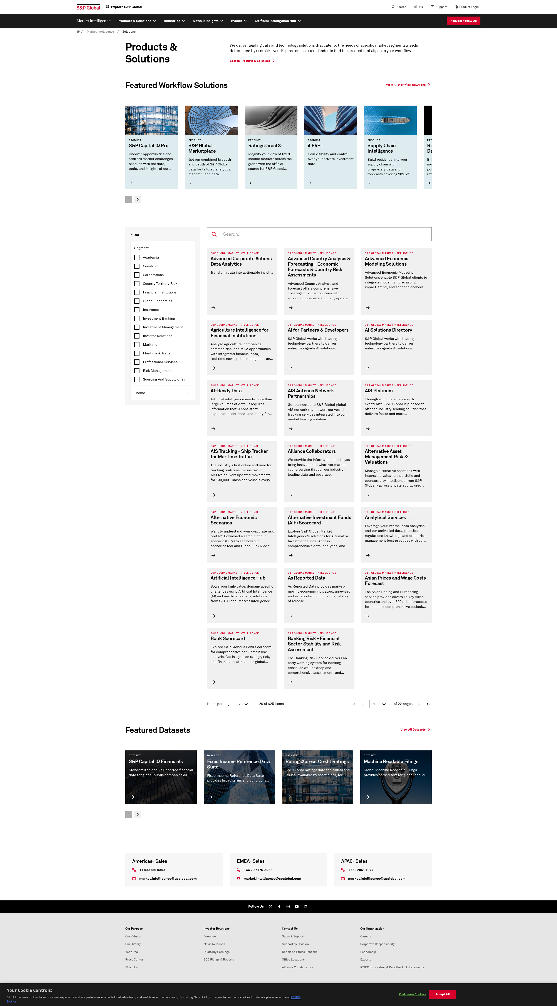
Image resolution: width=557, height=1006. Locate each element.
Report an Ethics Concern (299, 952)
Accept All (442, 994)
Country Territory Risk (160, 283)
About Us (131, 967)
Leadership (368, 952)
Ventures (131, 952)
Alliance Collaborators (297, 967)
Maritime (150, 344)
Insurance (151, 310)
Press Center (134, 959)
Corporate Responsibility (377, 944)
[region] (278, 994)
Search (401, 7)
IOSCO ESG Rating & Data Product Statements (392, 967)
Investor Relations (157, 336)
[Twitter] (270, 906)
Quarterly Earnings (217, 952)
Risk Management (157, 371)
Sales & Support (293, 936)
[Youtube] (296, 906)
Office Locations (293, 959)
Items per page (219, 704)
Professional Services (160, 362)
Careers (365, 936)
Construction (153, 266)
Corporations (153, 275)
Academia (151, 257)
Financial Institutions (159, 292)
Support (441, 7)
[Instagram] (288, 906)
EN (421, 7)
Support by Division (295, 944)
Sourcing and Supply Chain (164, 379)
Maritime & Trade (157, 353)
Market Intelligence (100, 32)
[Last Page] (428, 704)
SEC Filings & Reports (219, 959)
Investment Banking (159, 318)
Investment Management (163, 327)
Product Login (469, 7)
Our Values (132, 936)
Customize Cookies (412, 994)
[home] (78, 32)
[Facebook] (279, 906)
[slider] (278, 154)
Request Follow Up (463, 21)
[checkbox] (162, 257)
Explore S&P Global (126, 7)
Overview (210, 936)
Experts (365, 959)
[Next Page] (418, 704)
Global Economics (157, 301)
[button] (128, 199)
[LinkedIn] (305, 906)
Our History (133, 944)
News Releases (214, 944)
